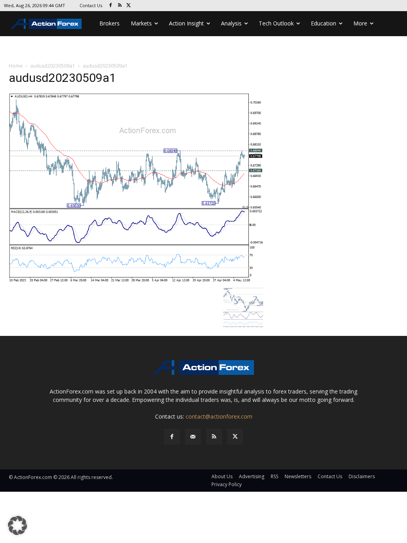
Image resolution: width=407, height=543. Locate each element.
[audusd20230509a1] (136, 187)
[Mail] (193, 436)
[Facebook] (110, 5)
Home (16, 65)
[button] (17, 525)
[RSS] (119, 5)
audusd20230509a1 (52, 65)
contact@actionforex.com (219, 416)
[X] (129, 5)
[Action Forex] (46, 23)
